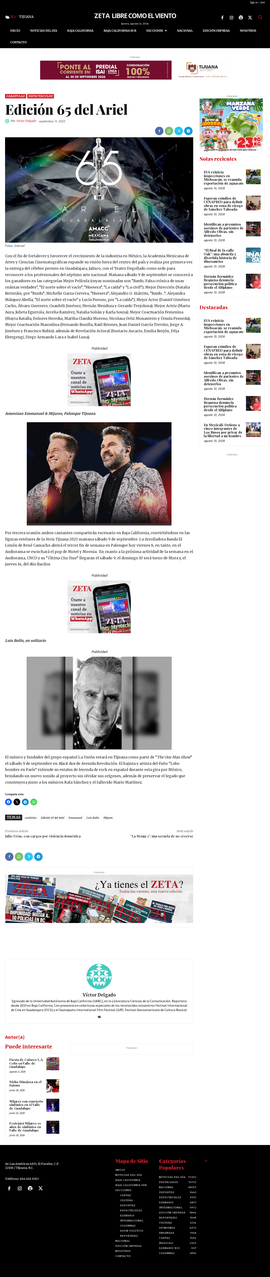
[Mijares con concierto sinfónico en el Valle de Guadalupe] (52, 1105)
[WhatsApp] (169, 131)
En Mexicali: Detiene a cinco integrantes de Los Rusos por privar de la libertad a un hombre (223, 430)
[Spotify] (240, 17)
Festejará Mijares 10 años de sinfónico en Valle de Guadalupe (25, 1126)
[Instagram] (231, 17)
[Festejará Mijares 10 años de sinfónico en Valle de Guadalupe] (52, 1127)
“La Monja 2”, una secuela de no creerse (161, 836)
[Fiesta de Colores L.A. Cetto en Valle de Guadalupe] (52, 1063)
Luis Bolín (92, 817)
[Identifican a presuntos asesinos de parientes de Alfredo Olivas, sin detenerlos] (253, 229)
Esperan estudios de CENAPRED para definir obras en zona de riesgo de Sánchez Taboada (223, 204)
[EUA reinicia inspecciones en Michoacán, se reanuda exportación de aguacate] (253, 176)
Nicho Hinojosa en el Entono (25, 1084)
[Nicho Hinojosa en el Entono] (52, 1085)
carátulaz (30, 817)
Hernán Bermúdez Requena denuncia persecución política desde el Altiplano (220, 282)
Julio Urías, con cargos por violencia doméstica (43, 836)
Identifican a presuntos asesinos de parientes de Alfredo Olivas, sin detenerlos (224, 230)
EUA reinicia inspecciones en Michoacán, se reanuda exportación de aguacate (224, 177)
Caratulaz (15, 96)
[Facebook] (222, 17)
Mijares (107, 817)
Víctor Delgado (26, 121)
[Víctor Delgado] (8, 121)
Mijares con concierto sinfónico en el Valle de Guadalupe (26, 1104)
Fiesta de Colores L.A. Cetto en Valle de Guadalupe (26, 1063)
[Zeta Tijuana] (135, 15)
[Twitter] (250, 17)
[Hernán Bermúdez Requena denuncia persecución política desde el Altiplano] (253, 281)
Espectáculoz (40, 96)
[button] (260, 17)
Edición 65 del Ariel (52, 817)
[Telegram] (188, 131)
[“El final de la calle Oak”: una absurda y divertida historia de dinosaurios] (253, 255)
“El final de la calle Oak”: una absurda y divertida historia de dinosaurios (220, 256)
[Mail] (99, 1015)
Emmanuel (75, 817)
